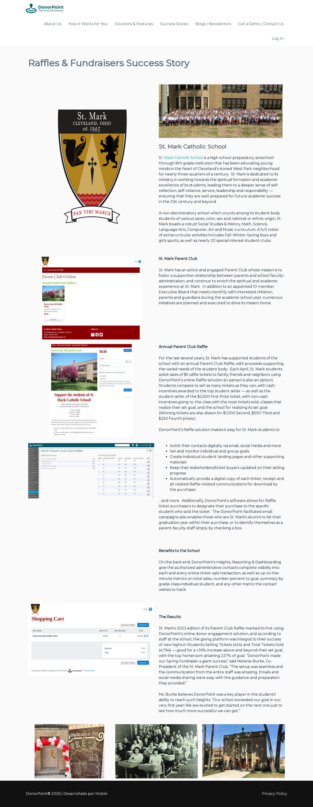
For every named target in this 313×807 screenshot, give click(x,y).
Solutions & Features (134, 24)
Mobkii (101, 793)
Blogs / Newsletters (213, 24)
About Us (52, 24)
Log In (277, 38)
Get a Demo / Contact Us (260, 24)
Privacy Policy (274, 793)
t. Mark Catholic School (182, 158)
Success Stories (174, 24)
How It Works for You (88, 24)
